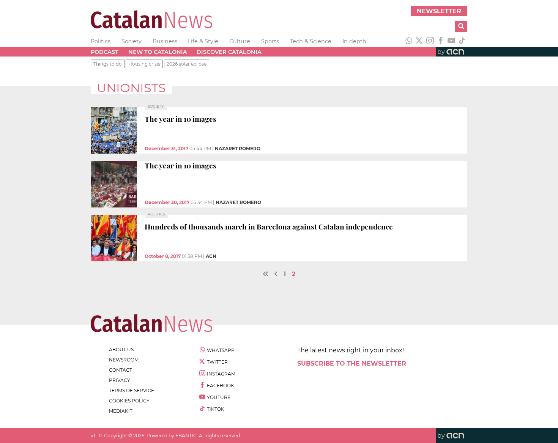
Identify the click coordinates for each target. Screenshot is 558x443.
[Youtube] (451, 41)
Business (165, 41)
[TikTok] (462, 41)
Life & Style (203, 41)
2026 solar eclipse (186, 64)
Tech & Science (310, 41)
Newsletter (439, 11)
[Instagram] (430, 41)
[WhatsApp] (409, 41)
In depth (354, 41)
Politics (100, 41)
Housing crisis (144, 64)
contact (120, 370)
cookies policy (129, 401)
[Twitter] (419, 41)
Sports (270, 41)
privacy (119, 380)
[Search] (461, 26)
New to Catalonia (157, 52)
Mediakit (120, 411)
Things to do (107, 64)
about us (121, 349)
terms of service (131, 390)
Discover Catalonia (229, 52)
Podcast (104, 52)
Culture (239, 41)
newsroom (124, 360)
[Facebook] (440, 41)
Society (131, 41)
